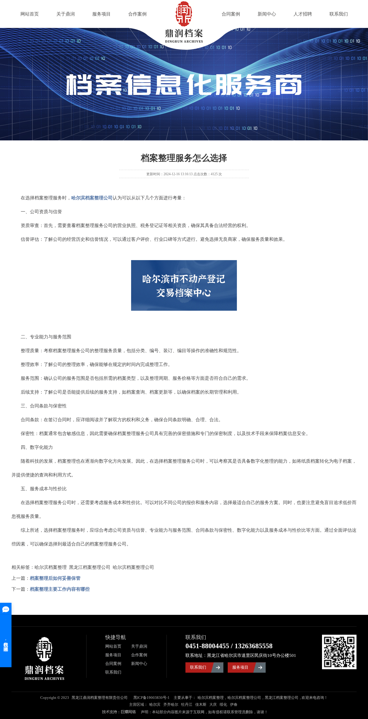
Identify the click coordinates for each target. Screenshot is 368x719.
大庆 (213, 704)
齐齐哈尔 (170, 704)
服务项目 (101, 14)
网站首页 (29, 14)
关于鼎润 (65, 14)
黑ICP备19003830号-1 (151, 697)
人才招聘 (303, 14)
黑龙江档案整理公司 (281, 697)
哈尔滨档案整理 (211, 697)
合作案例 (137, 14)
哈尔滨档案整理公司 (244, 697)
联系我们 (338, 14)
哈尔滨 (154, 704)
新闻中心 (267, 14)
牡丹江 (186, 704)
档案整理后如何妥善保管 (55, 578)
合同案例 (231, 14)
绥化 (223, 704)
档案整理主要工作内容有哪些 (60, 589)
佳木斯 (200, 704)
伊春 (233, 704)
